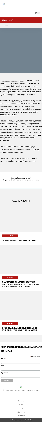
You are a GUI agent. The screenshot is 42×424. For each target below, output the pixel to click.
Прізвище (4, 373)
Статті (21, 408)
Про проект (21, 416)
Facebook (20, 184)
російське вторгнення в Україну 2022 (13, 81)
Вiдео (21, 404)
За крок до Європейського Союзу (19, 240)
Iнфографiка (21, 412)
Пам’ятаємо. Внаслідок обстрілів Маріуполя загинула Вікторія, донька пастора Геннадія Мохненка (20, 284)
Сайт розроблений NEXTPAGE (21, 420)
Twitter (17, 184)
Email (3, 359)
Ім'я (2, 366)
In (25, 184)
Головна (21, 401)
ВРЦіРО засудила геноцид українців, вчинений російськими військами (20, 329)
